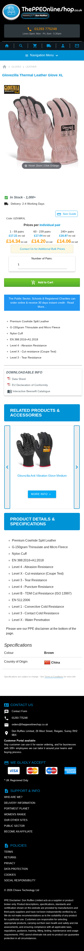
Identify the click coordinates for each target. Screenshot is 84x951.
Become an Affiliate (18, 831)
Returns (10, 857)
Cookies (10, 874)
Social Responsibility (20, 880)
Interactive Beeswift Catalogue (28, 391)
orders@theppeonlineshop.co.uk (26, 725)
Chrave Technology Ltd (26, 890)
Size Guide (66, 214)
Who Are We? (13, 797)
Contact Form (15, 711)
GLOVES (16, 66)
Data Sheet (18, 378)
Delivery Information (19, 802)
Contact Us (18, 705)
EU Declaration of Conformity (29, 385)
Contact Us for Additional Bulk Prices (42, 248)
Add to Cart (42, 282)
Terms (8, 851)
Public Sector (14, 825)
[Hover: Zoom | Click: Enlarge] (41, 132)
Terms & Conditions (54, 676)
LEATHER (31, 66)
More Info (41, 494)
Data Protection (16, 868)
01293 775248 (42, 29)
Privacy (9, 863)
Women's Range (15, 814)
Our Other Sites (16, 820)
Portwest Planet (16, 808)
